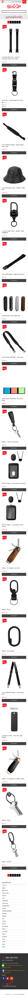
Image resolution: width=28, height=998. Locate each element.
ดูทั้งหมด (4, 885)
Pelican (3, 929)
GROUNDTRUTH (5, 906)
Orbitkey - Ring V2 (6, 820)
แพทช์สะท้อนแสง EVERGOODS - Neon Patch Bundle (12, 399)
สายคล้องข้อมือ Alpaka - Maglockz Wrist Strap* (13, 274)
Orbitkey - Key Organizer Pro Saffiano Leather (13, 779)
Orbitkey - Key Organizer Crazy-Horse (11, 568)
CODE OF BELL (5, 893)
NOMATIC (4, 916)
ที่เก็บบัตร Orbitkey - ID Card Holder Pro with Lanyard (12, 525)
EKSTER (4, 896)
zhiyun (3, 947)
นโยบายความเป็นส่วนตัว (20, 994)
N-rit (3, 919)
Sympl (3, 939)
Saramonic (4, 937)
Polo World (4, 931)
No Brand (4, 913)
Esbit (3, 898)
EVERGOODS (5, 901)
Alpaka (3, 888)
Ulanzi (3, 944)
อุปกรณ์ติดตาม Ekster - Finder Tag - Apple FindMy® (12, 736)
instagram (11, 978)
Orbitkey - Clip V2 (6, 610)
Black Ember (5, 890)
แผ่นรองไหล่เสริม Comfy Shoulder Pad (11, 316)
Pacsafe (4, 924)
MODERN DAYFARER (6, 911)
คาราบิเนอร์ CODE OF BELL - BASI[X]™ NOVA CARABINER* (13, 232)
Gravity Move (5, 903)
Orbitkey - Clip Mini (6, 862)
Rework (4, 934)
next (21, 22)
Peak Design (5, 926)
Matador (4, 908)
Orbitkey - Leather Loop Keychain (10, 442)
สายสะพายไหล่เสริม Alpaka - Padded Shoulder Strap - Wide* (13, 145)
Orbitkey (4, 921)
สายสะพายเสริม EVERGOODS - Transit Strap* (12, 357)
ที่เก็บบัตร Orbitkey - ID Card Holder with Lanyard (13, 483)
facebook (3, 978)
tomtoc (3, 942)
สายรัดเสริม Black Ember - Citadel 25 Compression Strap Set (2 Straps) (11, 58)
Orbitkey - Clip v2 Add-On (8, 651)
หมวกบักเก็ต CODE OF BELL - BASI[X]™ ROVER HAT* (13, 189)
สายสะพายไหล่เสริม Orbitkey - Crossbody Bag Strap (13, 693)
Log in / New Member (17, 2)
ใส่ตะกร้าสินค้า (14, 65)
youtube (7, 978)
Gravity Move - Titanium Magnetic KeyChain (12, 100)
